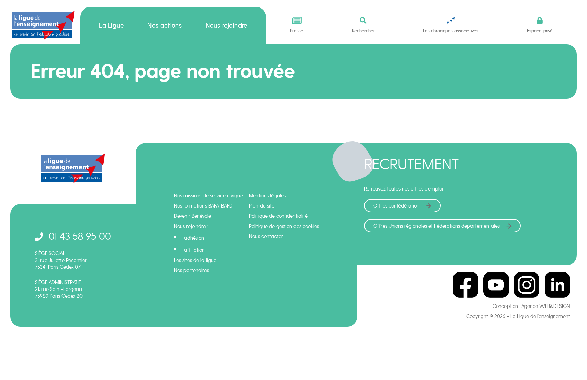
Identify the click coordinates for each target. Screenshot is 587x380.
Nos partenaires (191, 270)
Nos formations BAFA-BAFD (203, 206)
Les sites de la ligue (195, 260)
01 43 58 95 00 (80, 236)
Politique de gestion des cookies (284, 226)
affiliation (194, 250)
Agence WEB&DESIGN (545, 306)
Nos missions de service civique (208, 196)
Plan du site (261, 206)
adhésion (194, 238)
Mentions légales (267, 196)
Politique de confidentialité (278, 216)
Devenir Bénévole (192, 216)
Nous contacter (266, 236)
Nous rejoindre (226, 25)
